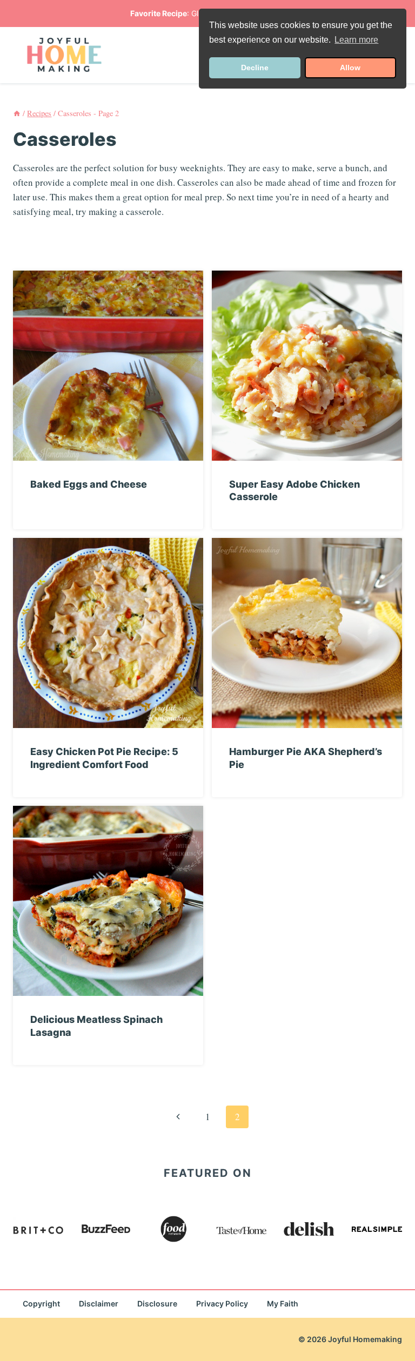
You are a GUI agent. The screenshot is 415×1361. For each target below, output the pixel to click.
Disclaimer (98, 1303)
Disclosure (157, 1303)
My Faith (282, 1303)
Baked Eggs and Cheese (88, 484)
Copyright (41, 1303)
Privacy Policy (222, 1303)
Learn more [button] (356, 39)
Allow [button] (350, 67)
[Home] (17, 113)
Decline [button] (255, 67)
